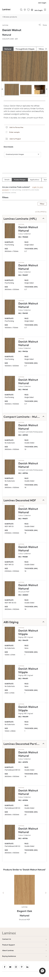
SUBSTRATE (9, 242)
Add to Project (14, 139)
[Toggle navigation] (45, 10)
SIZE (6, 249)
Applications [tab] (34, 180)
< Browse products (9, 17)
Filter (42, 204)
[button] (42, 971)
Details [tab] (7, 180)
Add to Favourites (15, 127)
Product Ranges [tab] (20, 180)
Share (44, 25)
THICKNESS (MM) (31, 249)
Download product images (15, 154)
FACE (26, 242)
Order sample (13, 132)
